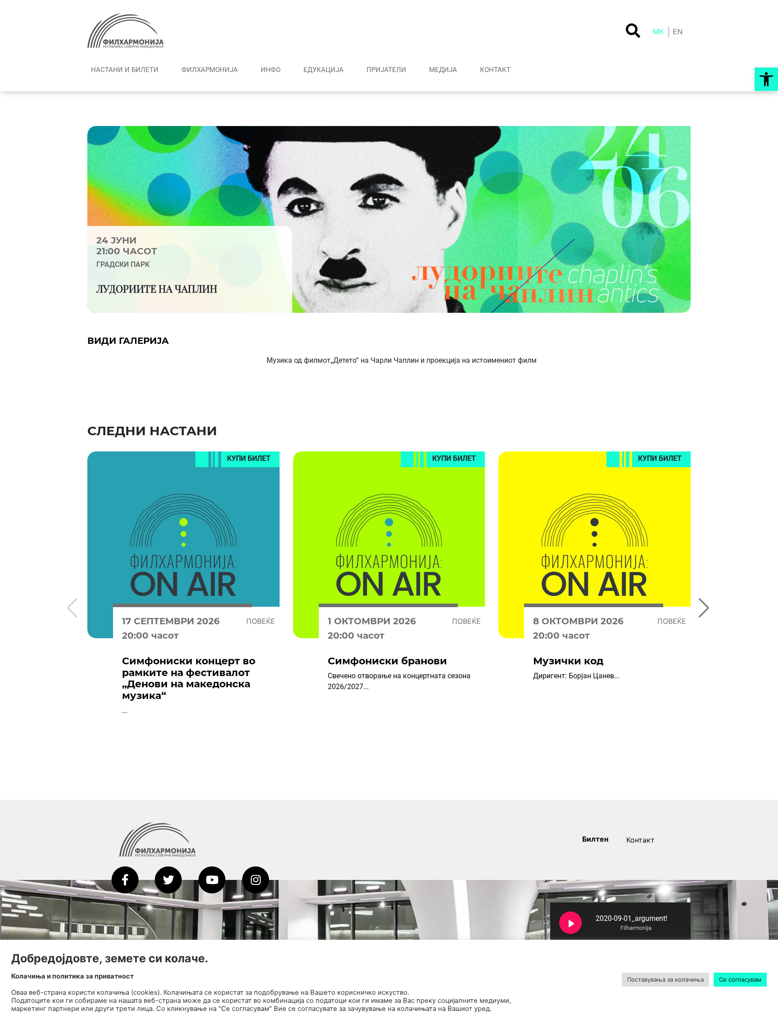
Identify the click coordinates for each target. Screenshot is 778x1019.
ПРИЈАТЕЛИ (386, 70)
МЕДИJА (443, 70)
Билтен (595, 838)
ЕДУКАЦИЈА (323, 70)
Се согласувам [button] (740, 979)
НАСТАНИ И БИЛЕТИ (124, 70)
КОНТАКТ (495, 70)
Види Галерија (128, 340)
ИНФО (270, 70)
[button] (766, 79)
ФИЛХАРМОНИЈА (209, 70)
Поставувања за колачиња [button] (665, 979)
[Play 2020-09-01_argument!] (570, 922)
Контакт (640, 839)
